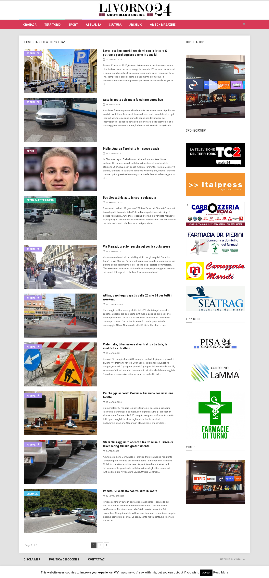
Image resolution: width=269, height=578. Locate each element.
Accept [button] (206, 572)
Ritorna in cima (230, 559)
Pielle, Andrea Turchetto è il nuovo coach (131, 149)
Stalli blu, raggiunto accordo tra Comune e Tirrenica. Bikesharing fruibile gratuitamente (138, 444)
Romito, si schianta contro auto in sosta (130, 491)
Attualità (93, 24)
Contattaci (97, 559)
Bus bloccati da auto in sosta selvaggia (129, 197)
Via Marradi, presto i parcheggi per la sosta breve (136, 246)
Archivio (135, 24)
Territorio (52, 24)
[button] (244, 24)
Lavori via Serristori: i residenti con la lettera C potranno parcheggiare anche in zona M (135, 53)
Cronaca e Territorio (40, 200)
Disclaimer (32, 559)
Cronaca (29, 24)
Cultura (115, 24)
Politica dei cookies (64, 559)
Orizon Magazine (162, 24)
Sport (73, 24)
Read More (220, 572)
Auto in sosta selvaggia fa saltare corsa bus (133, 100)
